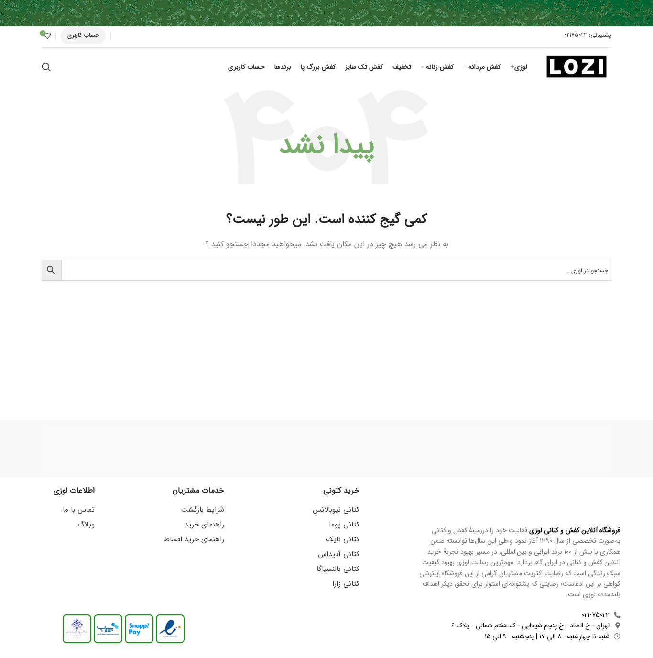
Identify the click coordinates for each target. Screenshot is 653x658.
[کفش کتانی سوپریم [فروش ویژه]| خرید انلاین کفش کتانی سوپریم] (570, 448)
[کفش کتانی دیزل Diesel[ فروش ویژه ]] (489, 448)
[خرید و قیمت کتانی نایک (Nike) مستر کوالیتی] (82, 448)
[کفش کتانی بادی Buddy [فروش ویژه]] (407, 448)
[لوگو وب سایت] (576, 66)
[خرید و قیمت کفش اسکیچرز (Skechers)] (163, 448)
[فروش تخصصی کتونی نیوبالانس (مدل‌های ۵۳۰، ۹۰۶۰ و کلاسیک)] (245, 448)
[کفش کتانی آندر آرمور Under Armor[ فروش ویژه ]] (326, 448)
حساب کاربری (83, 35)
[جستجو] (46, 67)
